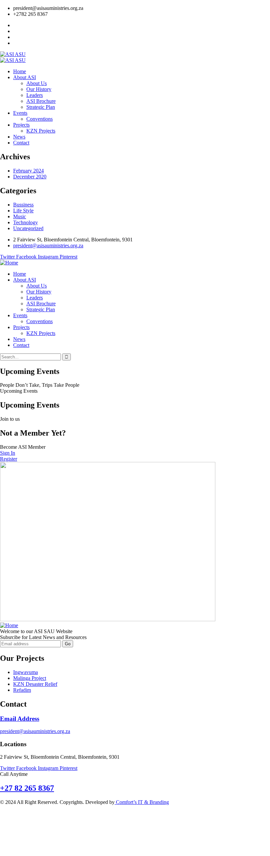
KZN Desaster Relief (35, 684)
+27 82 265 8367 (27, 788)
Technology (25, 222)
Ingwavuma (25, 672)
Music (19, 216)
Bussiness (23, 204)
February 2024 (28, 170)
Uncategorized (28, 228)
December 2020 (29, 176)
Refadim (22, 690)
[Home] (9, 262)
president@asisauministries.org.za (35, 731)
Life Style (23, 210)
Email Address (19, 718)
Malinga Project (29, 678)
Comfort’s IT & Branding (142, 802)
